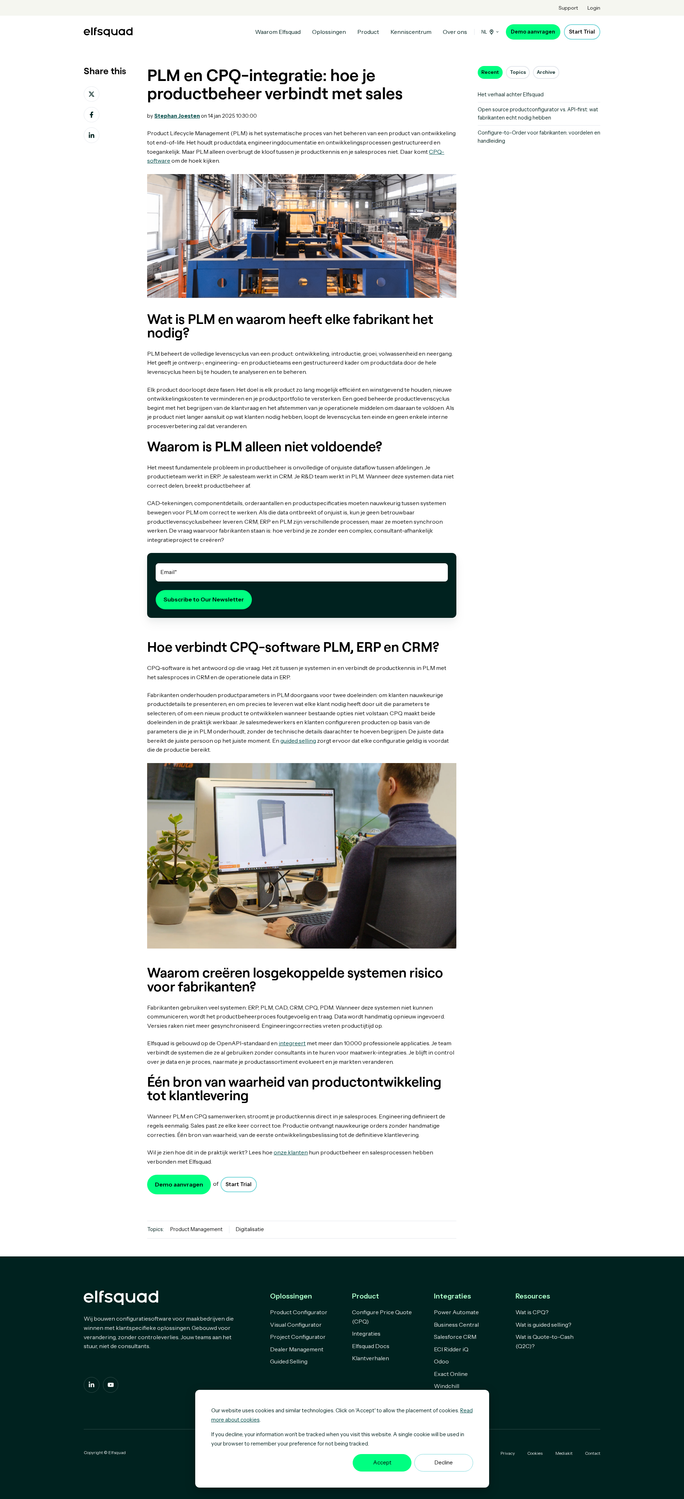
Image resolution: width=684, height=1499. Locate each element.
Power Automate (456, 1312)
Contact (592, 1453)
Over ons (455, 31)
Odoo (441, 1361)
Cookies (535, 1453)
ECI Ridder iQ (451, 1349)
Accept (382, 1462)
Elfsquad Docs (370, 1346)
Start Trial (582, 32)
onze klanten (291, 1152)
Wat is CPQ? (532, 1312)
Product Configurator (298, 1312)
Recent (490, 72)
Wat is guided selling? (543, 1324)
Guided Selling (288, 1361)
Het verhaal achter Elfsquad (511, 94)
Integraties (366, 1333)
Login (593, 8)
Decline (444, 1462)
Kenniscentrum (410, 31)
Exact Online (451, 1373)
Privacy (508, 1453)
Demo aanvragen (533, 32)
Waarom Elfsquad (278, 31)
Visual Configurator (296, 1324)
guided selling (298, 740)
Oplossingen (329, 31)
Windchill (446, 1385)
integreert (292, 1043)
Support (568, 8)
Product (368, 31)
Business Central (456, 1324)
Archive (546, 72)
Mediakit (563, 1453)
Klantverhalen (370, 1358)
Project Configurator (298, 1336)
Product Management (196, 1229)
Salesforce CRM (455, 1336)
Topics (518, 72)
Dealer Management (296, 1349)
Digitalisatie (250, 1229)
